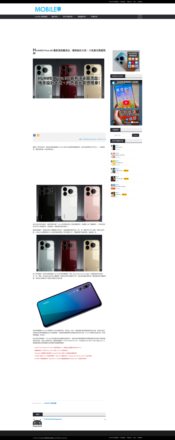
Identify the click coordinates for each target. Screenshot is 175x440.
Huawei (47, 403)
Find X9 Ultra (119, 178)
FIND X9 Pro (119, 170)
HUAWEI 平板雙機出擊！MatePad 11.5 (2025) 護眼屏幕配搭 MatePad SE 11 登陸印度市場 (60, 358)
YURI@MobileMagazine (53, 419)
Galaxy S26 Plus (120, 155)
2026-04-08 (102, 139)
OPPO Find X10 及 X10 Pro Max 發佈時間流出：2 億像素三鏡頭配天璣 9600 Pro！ (58, 347)
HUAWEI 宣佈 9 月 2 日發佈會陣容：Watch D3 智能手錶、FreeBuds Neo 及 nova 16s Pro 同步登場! (63, 356)
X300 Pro (118, 194)
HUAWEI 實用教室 (114, 1)
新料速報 (122, 1)
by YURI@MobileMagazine (88, 139)
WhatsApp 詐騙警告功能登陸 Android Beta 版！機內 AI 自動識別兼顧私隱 (56, 353)
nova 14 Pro (119, 147)
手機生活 (129, 1)
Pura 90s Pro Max (120, 186)
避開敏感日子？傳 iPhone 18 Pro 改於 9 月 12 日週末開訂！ (52, 350)
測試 (134, 1)
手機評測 (139, 1)
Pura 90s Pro (119, 162)
